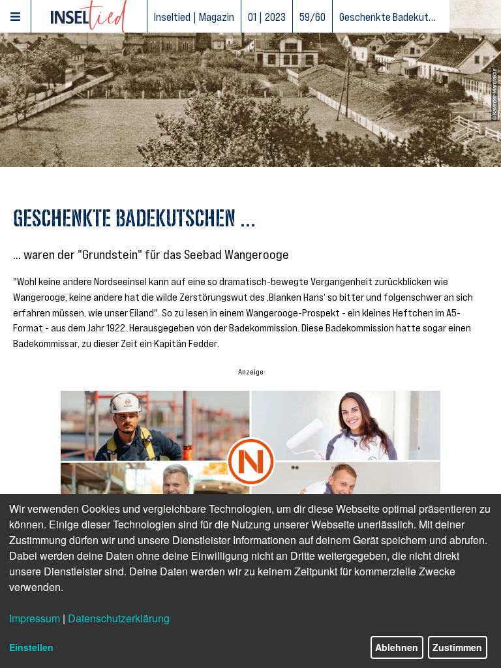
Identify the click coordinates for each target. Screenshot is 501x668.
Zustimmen (457, 647)
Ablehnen (396, 647)
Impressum (34, 618)
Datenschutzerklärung (119, 618)
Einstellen (31, 647)
